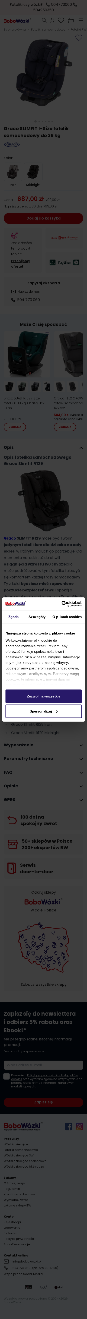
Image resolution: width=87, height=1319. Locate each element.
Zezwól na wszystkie (43, 696)
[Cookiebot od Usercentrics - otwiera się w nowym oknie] (62, 604)
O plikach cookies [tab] (67, 617)
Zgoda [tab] (13, 617)
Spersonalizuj (41, 711)
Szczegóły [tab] (37, 617)
